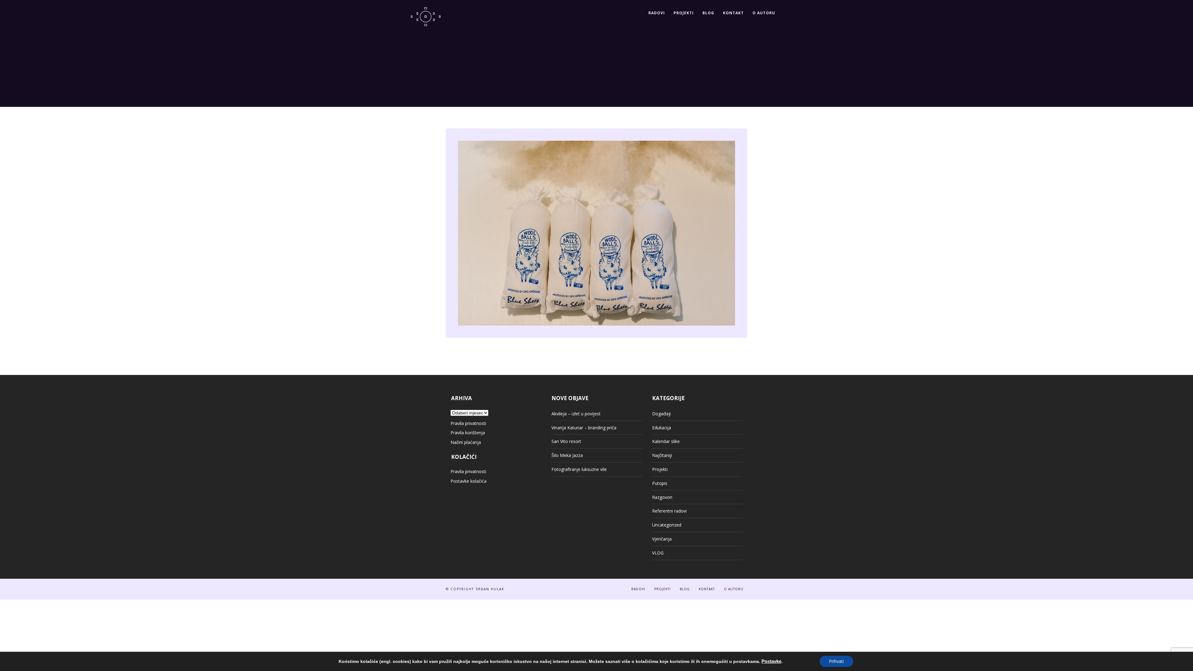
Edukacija (661, 428)
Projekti (684, 13)
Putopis (659, 483)
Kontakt (733, 13)
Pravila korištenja (467, 433)
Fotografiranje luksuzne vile (579, 469)
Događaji (661, 414)
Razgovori (662, 497)
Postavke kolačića (468, 481)
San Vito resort (566, 441)
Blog (708, 13)
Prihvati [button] (836, 661)
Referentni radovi (669, 511)
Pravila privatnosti (468, 423)
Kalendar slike (666, 441)
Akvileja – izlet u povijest (576, 414)
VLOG (658, 553)
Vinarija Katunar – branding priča (583, 428)
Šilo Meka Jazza (567, 455)
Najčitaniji (662, 455)
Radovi (656, 13)
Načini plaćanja (465, 442)
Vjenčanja (662, 539)
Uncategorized (666, 525)
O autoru (763, 13)
